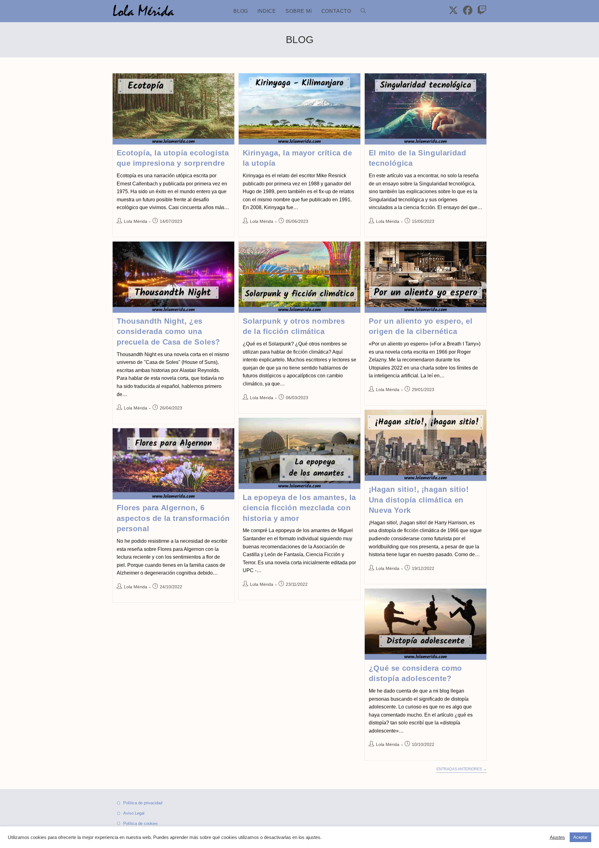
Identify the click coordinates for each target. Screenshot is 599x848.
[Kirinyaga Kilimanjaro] (299, 109)
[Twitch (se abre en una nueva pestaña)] (482, 10)
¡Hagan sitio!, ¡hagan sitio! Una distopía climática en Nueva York (419, 499)
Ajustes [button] (557, 837)
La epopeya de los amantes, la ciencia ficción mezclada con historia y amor (299, 507)
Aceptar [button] (580, 837)
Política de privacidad (142, 803)
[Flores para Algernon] (173, 463)
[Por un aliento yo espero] (425, 277)
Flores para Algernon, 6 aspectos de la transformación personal (173, 518)
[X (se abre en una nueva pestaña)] (453, 10)
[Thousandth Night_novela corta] (173, 277)
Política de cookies (140, 823)
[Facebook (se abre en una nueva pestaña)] (467, 10)
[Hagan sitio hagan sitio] (425, 445)
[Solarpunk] (299, 277)
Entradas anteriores (461, 769)
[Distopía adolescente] (425, 624)
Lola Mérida (135, 221)
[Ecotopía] (173, 109)
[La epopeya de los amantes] (299, 453)
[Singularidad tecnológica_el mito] (425, 109)
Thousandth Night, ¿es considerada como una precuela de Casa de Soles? (169, 331)
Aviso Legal (133, 813)
